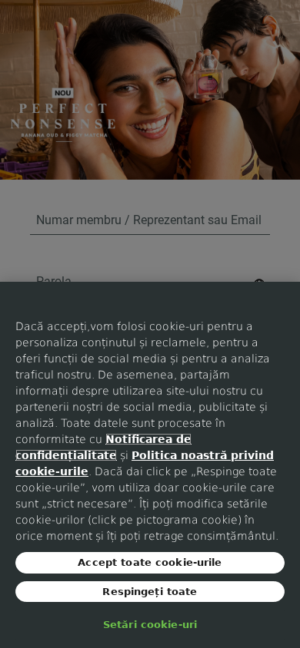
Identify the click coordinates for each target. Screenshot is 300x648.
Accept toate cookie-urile (150, 562)
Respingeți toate (149, 591)
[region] (150, 465)
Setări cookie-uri (150, 624)
